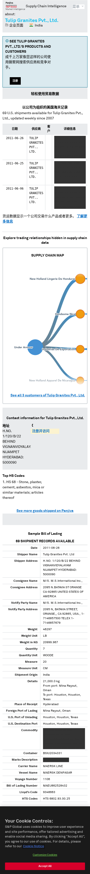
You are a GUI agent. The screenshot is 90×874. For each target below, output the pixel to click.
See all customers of (47, 395)
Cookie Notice (33, 846)
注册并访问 (41, 431)
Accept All (45, 866)
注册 (15, 80)
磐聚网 (15, 6)
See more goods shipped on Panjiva (45, 511)
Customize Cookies (45, 855)
